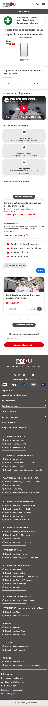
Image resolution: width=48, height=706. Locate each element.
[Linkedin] (33, 375)
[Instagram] (19, 375)
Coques (23, 30)
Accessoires (11, 30)
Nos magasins (8, 400)
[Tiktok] (28, 375)
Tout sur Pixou (8, 422)
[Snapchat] (24, 375)
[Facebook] (14, 375)
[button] (43, 4)
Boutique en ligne (10, 406)
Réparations (7, 390)
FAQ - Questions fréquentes (15, 427)
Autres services (9, 411)
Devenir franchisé (10, 416)
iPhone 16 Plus (35, 30)
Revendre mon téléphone (14, 395)
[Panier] (37, 4)
